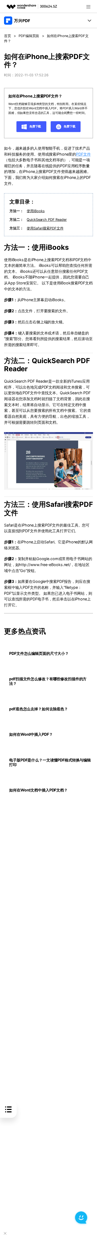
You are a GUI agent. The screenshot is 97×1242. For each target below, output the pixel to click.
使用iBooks (35, 211)
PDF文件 (83, 154)
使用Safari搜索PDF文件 (45, 228)
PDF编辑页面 (29, 36)
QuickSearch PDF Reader (47, 220)
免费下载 (35, 126)
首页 (7, 36)
